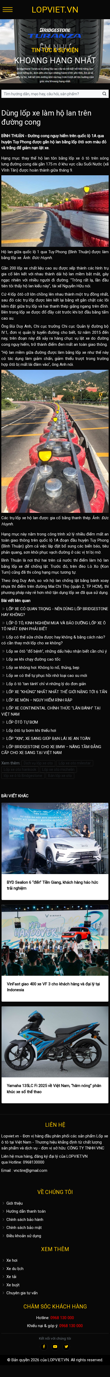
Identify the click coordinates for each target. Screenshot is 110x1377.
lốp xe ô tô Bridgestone (23, 775)
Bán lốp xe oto (60, 775)
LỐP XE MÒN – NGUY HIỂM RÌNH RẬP (38, 700)
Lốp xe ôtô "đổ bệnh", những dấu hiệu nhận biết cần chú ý (56, 651)
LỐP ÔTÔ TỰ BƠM (21, 722)
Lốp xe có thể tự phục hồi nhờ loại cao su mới (46, 675)
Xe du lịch (14, 1268)
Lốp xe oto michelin (58, 769)
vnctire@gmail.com (30, 1170)
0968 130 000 (62, 1317)
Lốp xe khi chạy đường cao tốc (33, 659)
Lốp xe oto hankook (20, 769)
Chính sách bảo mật (23, 1227)
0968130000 (33, 1162)
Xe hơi (11, 1260)
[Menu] (8, 9)
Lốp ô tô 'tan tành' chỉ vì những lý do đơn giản (45, 683)
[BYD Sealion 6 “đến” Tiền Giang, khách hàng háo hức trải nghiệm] (55, 838)
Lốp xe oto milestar (75, 763)
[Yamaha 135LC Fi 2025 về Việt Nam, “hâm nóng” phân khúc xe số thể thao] (55, 1041)
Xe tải (10, 1276)
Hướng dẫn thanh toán (25, 1211)
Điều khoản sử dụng (23, 1235)
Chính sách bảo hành (24, 1219)
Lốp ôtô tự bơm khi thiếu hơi (30, 730)
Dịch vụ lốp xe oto (38, 763)
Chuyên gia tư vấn (21, 1293)
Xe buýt (12, 1285)
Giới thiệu (14, 1203)
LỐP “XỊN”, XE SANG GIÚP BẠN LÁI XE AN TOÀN (47, 738)
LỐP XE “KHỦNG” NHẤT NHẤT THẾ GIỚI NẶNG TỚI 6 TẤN (56, 691)
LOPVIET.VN (55, 10)
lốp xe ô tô (79, 158)
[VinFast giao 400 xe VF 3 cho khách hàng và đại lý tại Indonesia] (55, 940)
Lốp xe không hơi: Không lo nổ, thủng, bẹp (42, 667)
